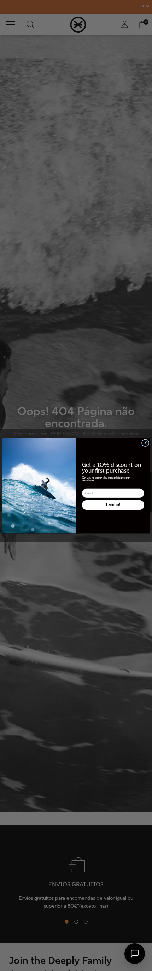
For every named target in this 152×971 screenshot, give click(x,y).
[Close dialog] (145, 442)
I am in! (113, 504)
